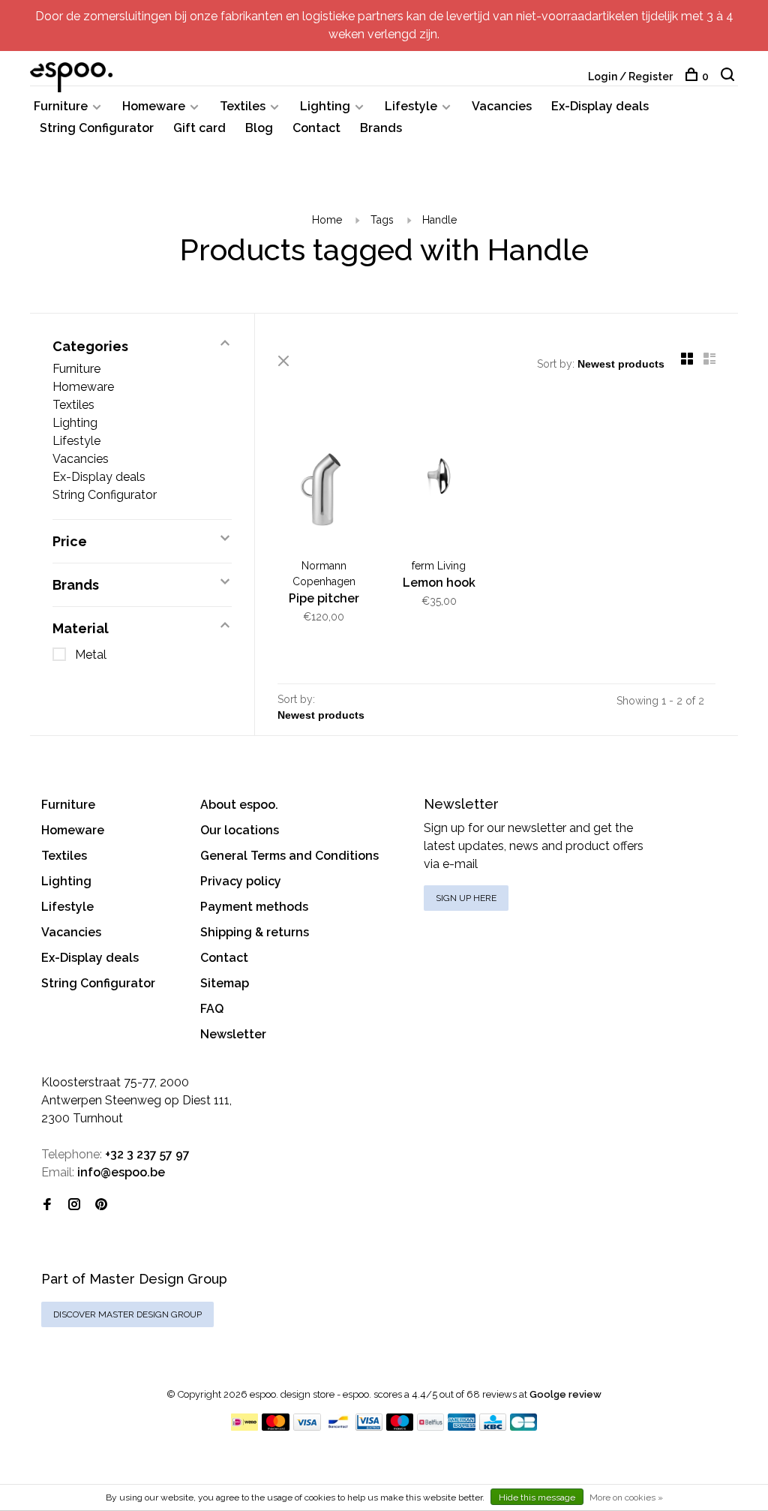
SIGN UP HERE (466, 898)
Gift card (199, 128)
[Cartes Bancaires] (523, 1426)
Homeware (153, 106)
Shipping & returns (254, 932)
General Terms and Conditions (289, 856)
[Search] (729, 77)
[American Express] (462, 1426)
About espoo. (239, 805)
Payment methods (254, 907)
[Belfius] (430, 1426)
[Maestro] (400, 1426)
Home (327, 220)
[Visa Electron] (369, 1426)
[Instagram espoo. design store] (74, 1205)
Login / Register (630, 77)
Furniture (61, 106)
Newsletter (233, 1034)
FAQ (212, 1009)
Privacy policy (240, 881)
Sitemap (224, 983)
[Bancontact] (338, 1426)
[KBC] (492, 1426)
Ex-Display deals (600, 106)
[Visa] (307, 1426)
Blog (259, 128)
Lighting (325, 106)
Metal (90, 654)
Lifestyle (411, 106)
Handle (439, 220)
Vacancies (502, 106)
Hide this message (537, 1497)
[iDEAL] (244, 1426)
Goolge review (566, 1394)
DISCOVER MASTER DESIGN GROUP (127, 1314)
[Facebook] (47, 1205)
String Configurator (97, 128)
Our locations (239, 830)
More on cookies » (626, 1497)
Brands (381, 128)
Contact (316, 128)
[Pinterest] (101, 1205)
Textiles (243, 106)
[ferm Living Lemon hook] (439, 478)
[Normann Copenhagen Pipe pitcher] (324, 478)
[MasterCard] (276, 1426)
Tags (382, 220)
